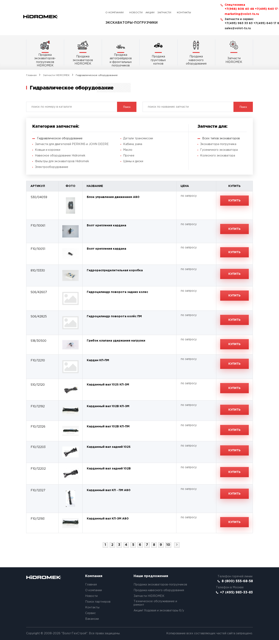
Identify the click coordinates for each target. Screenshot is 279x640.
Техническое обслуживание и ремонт (155, 603)
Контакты (184, 12)
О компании (114, 12)
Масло (127, 150)
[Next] (177, 545)
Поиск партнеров (97, 602)
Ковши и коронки (47, 150)
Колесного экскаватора (217, 155)
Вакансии (92, 619)
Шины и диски (133, 161)
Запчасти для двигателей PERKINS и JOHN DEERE (72, 144)
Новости (136, 12)
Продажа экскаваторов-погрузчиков (160, 584)
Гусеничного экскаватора (219, 150)
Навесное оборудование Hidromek (60, 155)
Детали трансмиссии (138, 138)
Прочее (128, 155)
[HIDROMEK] (40, 16)
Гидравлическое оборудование (60, 138)
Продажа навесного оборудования (159, 590)
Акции (149, 12)
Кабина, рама (132, 144)
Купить (234, 200)
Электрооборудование (51, 167)
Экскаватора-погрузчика (218, 144)
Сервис (90, 613)
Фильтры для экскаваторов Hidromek (62, 161)
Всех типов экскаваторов (221, 138)
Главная (31, 75)
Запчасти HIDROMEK (56, 75)
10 (168, 544)
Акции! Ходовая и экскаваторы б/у (159, 610)
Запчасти (164, 12)
